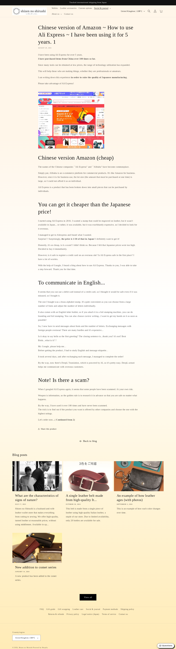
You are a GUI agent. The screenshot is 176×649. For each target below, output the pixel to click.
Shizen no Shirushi (26, 647)
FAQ (42, 609)
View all (88, 597)
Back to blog (90, 441)
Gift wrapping (64, 609)
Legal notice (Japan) (90, 614)
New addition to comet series (35, 567)
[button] (102, 8)
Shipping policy (127, 609)
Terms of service (109, 614)
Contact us (123, 614)
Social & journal (93, 609)
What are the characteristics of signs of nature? (37, 498)
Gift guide (50, 609)
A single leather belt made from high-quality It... (84, 498)
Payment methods (110, 609)
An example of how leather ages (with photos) (136, 498)
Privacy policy (73, 614)
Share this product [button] (49, 429)
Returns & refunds (56, 614)
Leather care (78, 609)
